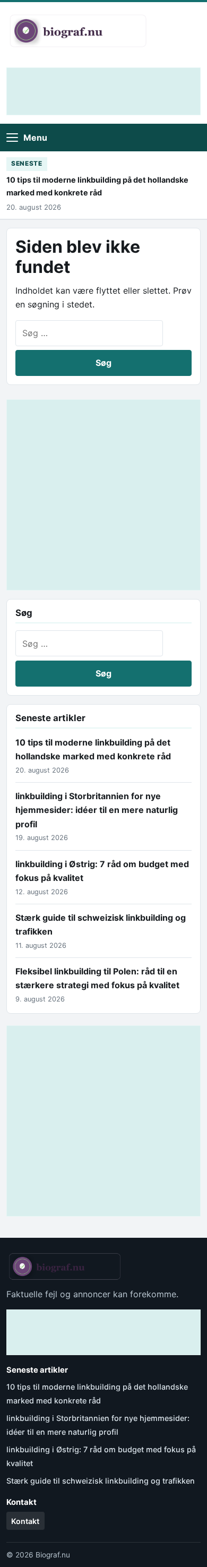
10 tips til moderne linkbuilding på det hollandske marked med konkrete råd (97, 186)
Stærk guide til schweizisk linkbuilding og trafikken (100, 1480)
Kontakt (25, 1521)
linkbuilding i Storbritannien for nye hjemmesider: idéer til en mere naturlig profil (96, 810)
